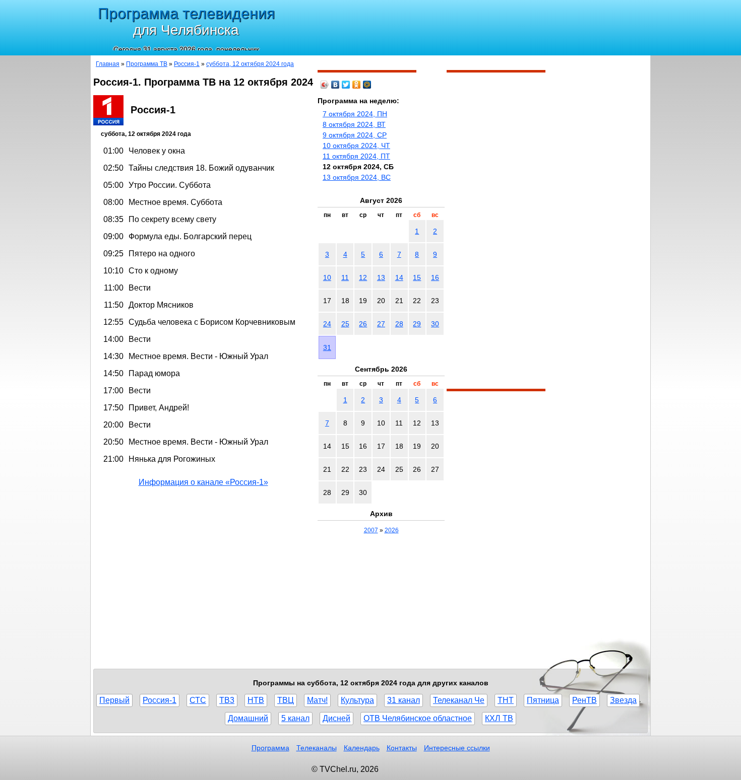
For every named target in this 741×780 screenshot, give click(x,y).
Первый (114, 700)
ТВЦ (285, 700)
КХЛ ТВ (499, 718)
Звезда (623, 700)
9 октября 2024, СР (355, 135)
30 (435, 324)
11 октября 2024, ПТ (356, 156)
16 (435, 277)
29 (417, 324)
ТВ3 (226, 700)
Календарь (362, 748)
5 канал (295, 718)
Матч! (317, 700)
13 (381, 277)
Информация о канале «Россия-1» (203, 482)
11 (345, 277)
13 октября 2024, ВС (357, 177)
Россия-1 (187, 63)
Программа (270, 748)
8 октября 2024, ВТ (354, 124)
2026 (392, 530)
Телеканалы (316, 748)
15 (417, 277)
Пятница (543, 700)
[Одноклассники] (356, 84)
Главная (107, 63)
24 (327, 324)
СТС (198, 700)
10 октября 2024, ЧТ (356, 145)
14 (399, 277)
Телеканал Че (458, 700)
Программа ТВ (146, 63)
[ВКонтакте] (335, 84)
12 (363, 277)
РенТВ (584, 700)
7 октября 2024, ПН (355, 114)
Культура (357, 700)
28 (399, 324)
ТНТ (506, 700)
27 (381, 324)
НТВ (256, 700)
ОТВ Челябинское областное (417, 718)
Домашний (248, 718)
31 (327, 347)
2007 (371, 530)
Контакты (402, 748)
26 (363, 324)
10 (327, 277)
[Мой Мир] (367, 84)
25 (345, 324)
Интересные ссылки (457, 748)
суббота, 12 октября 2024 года (250, 63)
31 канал (403, 700)
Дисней (336, 718)
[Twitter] (346, 84)
